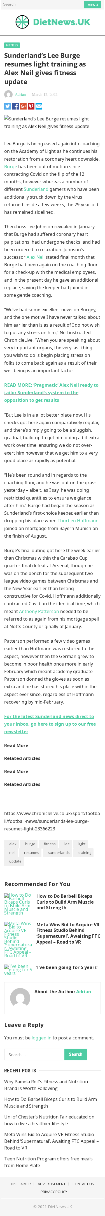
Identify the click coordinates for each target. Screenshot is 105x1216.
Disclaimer (21, 1183)
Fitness (12, 45)
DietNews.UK (60, 1206)
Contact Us (83, 1183)
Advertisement (52, 1183)
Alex (13, 843)
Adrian (20, 94)
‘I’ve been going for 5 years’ (66, 967)
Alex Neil (36, 257)
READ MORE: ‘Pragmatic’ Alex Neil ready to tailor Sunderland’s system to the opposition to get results (51, 392)
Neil (12, 852)
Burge (10, 166)
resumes (31, 852)
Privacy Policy (54, 1191)
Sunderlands (59, 852)
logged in (42, 1038)
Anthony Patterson (39, 611)
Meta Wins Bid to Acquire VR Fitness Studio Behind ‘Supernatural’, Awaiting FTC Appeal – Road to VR (68, 933)
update (15, 861)
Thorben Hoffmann (78, 520)
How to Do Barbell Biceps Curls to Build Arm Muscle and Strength (65, 902)
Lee (67, 843)
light (81, 843)
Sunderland (36, 189)
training (84, 852)
